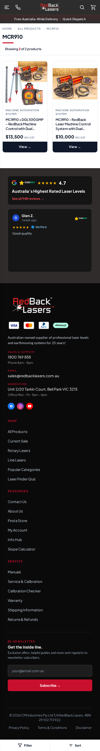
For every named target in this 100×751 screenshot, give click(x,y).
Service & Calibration (25, 581)
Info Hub (15, 539)
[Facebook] (11, 406)
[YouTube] (29, 406)
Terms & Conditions (52, 728)
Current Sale (18, 441)
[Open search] (82, 7)
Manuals (14, 572)
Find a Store (17, 520)
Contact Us (17, 501)
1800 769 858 (19, 357)
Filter (28, 745)
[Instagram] (20, 406)
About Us (15, 511)
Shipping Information (25, 610)
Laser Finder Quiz (22, 479)
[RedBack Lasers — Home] (50, 7)
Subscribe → (50, 685)
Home (7, 28)
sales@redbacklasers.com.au (33, 375)
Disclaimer (84, 728)
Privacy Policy (19, 728)
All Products (29, 28)
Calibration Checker (24, 591)
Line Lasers (17, 460)
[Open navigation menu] (6, 7)
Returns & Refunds (23, 619)
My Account (17, 530)
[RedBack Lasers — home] (33, 305)
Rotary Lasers (19, 450)
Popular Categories (24, 469)
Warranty (15, 600)
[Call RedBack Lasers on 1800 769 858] (18, 7)
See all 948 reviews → (28, 199)
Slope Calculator (21, 549)
